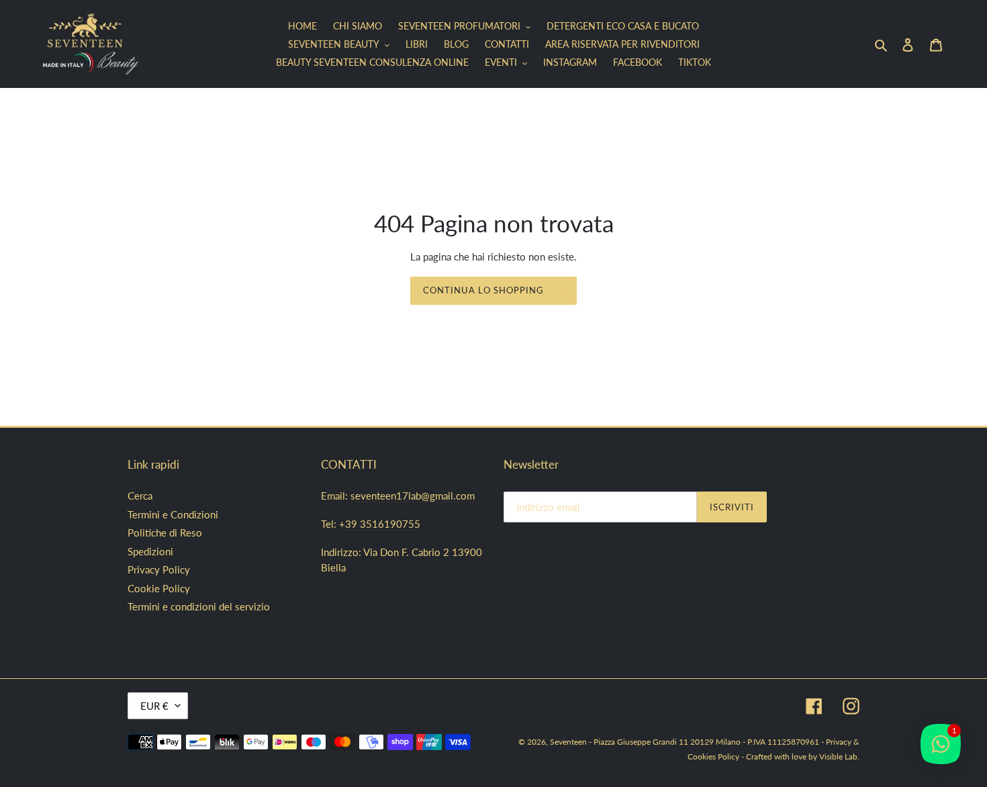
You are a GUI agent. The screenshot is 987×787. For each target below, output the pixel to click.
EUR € (154, 706)
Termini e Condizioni (173, 514)
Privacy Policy (159, 569)
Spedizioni (150, 551)
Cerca (140, 496)
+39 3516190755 (379, 524)
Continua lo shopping (484, 290)
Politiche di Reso (165, 532)
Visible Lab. (839, 756)
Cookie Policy (159, 588)
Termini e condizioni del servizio (199, 606)
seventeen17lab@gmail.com (412, 496)
